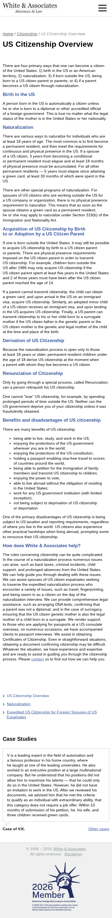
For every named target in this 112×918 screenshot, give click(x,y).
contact (37, 659)
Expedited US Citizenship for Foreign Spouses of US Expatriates (52, 714)
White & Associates (69, 849)
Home (8, 33)
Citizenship (27, 33)
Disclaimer (73, 854)
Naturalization (18, 704)
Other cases (98, 829)
